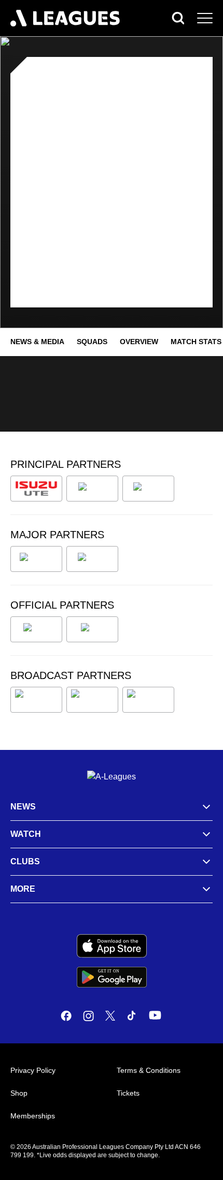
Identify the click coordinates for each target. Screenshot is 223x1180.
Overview (139, 341)
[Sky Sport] (148, 699)
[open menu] (205, 18)
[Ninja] (92, 488)
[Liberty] (36, 559)
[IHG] (92, 629)
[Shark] (148, 488)
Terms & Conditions (148, 1070)
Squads (92, 341)
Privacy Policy (32, 1070)
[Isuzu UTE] (36, 488)
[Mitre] (36, 629)
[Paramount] (92, 699)
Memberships (32, 1116)
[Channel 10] (36, 699)
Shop (18, 1093)
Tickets (128, 1093)
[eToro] (92, 559)
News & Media (37, 341)
